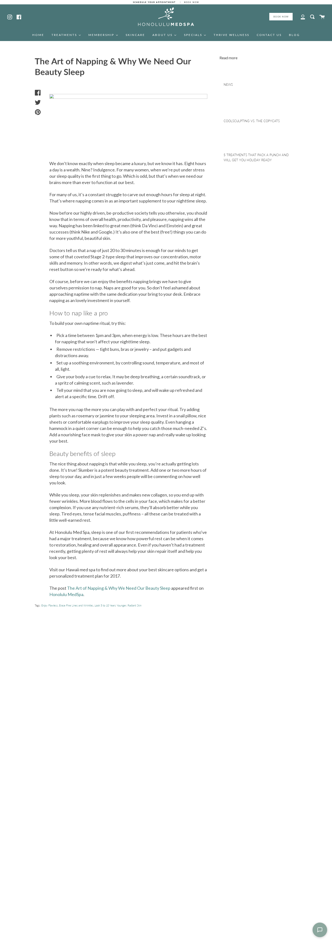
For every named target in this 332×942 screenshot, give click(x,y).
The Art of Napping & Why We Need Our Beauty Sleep (118, 588)
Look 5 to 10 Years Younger (110, 605)
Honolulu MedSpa (66, 594)
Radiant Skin (134, 605)
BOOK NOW (281, 16)
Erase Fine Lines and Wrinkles (76, 605)
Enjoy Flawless (49, 605)
